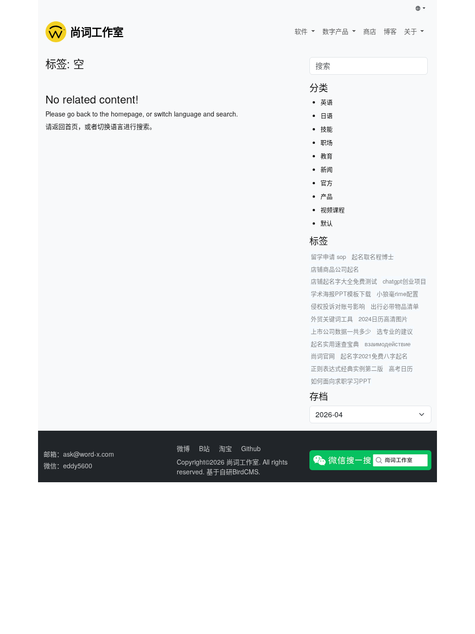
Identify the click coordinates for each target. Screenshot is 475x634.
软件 (302, 31)
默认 (327, 223)
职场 (327, 142)
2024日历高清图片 (383, 318)
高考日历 (401, 368)
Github (251, 448)
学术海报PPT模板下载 (341, 293)
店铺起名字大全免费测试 (344, 281)
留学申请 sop (328, 256)
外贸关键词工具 (332, 318)
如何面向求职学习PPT (341, 380)
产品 (327, 196)
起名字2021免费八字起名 (374, 355)
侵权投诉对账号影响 (338, 306)
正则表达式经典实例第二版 (347, 368)
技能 (327, 128)
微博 (183, 448)
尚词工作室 (242, 461)
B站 (204, 448)
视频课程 (333, 209)
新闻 (327, 169)
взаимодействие (388, 343)
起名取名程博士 (373, 256)
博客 (390, 31)
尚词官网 (323, 355)
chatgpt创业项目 (404, 281)
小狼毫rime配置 (397, 293)
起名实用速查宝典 (335, 343)
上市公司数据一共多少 (341, 331)
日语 (327, 115)
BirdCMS (245, 471)
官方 (327, 182)
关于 (411, 31)
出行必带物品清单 (395, 306)
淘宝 (225, 448)
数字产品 (336, 31)
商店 (369, 31)
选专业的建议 (395, 331)
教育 (327, 155)
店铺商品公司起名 (335, 269)
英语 (327, 101)
